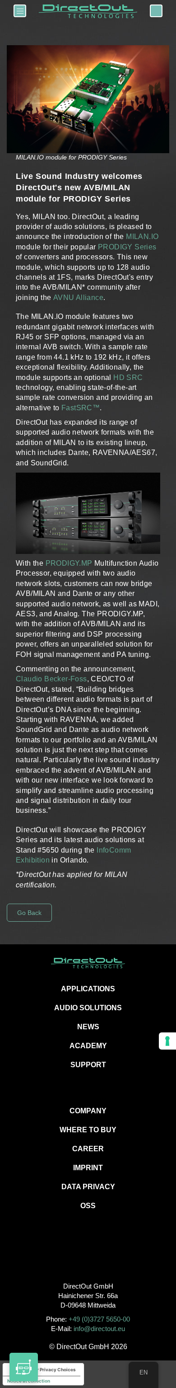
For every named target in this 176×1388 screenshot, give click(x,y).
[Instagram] (88, 1256)
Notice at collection (28, 1380)
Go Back (29, 912)
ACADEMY (88, 1046)
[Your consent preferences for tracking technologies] (167, 1041)
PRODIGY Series (127, 247)
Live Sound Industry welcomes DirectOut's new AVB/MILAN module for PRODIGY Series (79, 187)
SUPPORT (88, 1065)
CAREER (88, 1149)
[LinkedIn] (108, 1256)
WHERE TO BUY (88, 1130)
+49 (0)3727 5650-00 (99, 1319)
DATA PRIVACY (88, 1187)
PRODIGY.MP (69, 563)
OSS (88, 1206)
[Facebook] (68, 1256)
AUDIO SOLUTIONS (88, 1008)
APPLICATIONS (88, 989)
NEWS (88, 1027)
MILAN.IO (142, 236)
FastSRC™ (80, 408)
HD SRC (128, 377)
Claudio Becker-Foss (51, 679)
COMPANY (88, 1111)
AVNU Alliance (78, 297)
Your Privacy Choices (52, 1369)
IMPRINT (88, 1168)
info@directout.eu (99, 1328)
